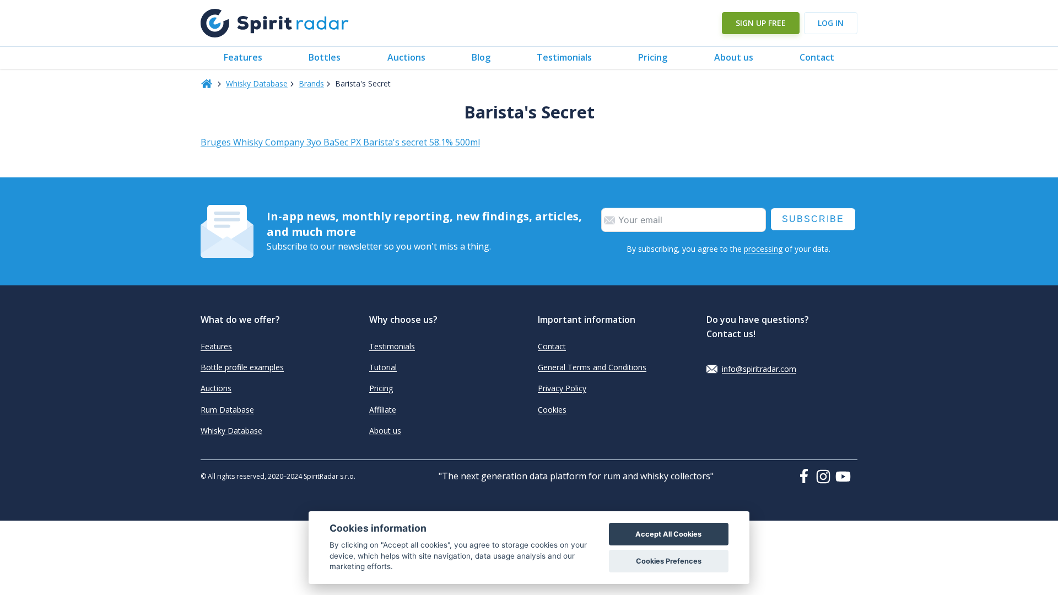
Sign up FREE (761, 23)
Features (243, 57)
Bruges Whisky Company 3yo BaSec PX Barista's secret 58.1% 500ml (340, 142)
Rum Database (227, 409)
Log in (831, 23)
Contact (817, 57)
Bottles (325, 57)
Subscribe (813, 219)
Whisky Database (257, 83)
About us (733, 57)
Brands (311, 83)
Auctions (406, 57)
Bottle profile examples (242, 367)
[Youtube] (846, 476)
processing (763, 249)
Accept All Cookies (668, 534)
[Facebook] (806, 476)
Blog (481, 57)
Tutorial (383, 367)
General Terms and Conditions (592, 367)
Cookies (552, 409)
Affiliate (382, 409)
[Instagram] (825, 476)
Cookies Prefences (668, 561)
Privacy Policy (562, 388)
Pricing (652, 57)
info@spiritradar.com (759, 369)
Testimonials (564, 57)
